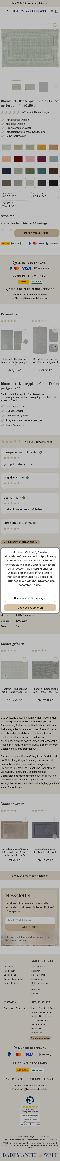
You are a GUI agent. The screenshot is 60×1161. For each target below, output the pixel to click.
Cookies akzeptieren (30, 607)
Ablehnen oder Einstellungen (30, 598)
